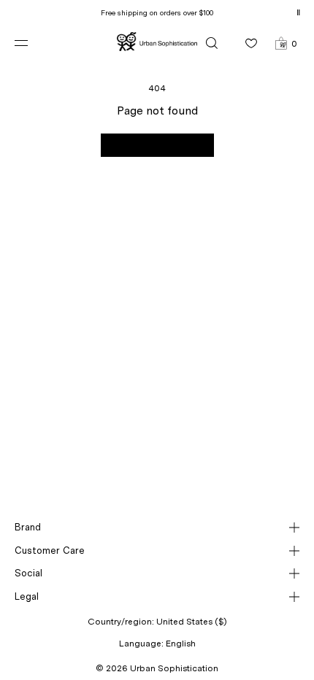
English (181, 643)
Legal (27, 596)
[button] (286, 43)
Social (28, 573)
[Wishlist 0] (251, 43)
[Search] (211, 43)
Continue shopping (157, 145)
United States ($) (191, 622)
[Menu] (33, 43)
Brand (28, 527)
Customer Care (50, 550)
